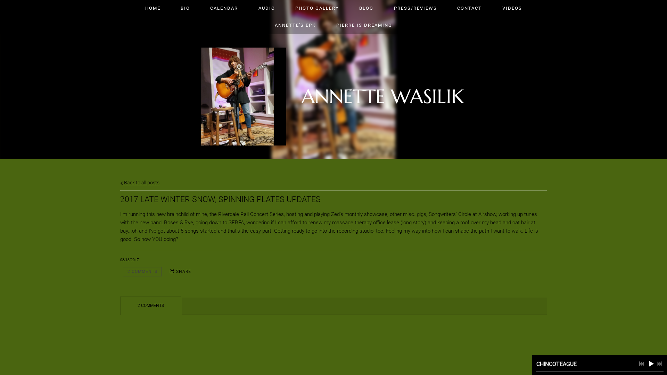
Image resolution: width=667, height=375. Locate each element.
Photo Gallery (317, 8)
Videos (512, 8)
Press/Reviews (415, 8)
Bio (185, 8)
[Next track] (660, 364)
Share (183, 271)
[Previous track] (642, 364)
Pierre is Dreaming (364, 25)
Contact (469, 8)
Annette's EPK (295, 25)
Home (152, 8)
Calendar (224, 8)
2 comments (142, 271)
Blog (366, 8)
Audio (266, 8)
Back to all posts (141, 182)
